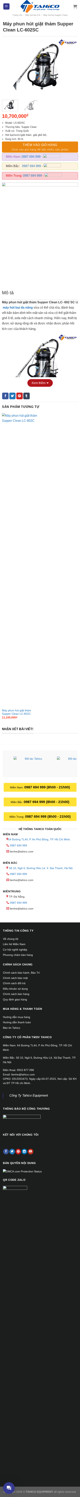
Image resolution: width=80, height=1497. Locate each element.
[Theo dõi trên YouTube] (30, 1152)
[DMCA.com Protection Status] (22, 1171)
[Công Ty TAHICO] (40, 6)
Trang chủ (17, 15)
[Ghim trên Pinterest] (19, 396)
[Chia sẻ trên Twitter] (12, 396)
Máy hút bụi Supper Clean (55, 15)
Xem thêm (38, 383)
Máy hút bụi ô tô (32, 15)
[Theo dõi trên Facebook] (6, 1152)
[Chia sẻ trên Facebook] (5, 396)
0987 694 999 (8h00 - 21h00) (47, 787)
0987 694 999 (31, 156)
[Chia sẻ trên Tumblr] (26, 396)
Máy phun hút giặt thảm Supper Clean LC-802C (16, 712)
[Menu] (6, 6)
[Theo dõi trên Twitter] (12, 1152)
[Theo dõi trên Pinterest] (18, 1152)
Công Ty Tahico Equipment (28, 1095)
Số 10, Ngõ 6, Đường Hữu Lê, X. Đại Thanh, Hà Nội (41, 868)
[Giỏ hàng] (75, 6)
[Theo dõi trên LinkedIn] (24, 1152)
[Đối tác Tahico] (32, 764)
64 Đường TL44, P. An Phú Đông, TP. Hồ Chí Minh (39, 839)
